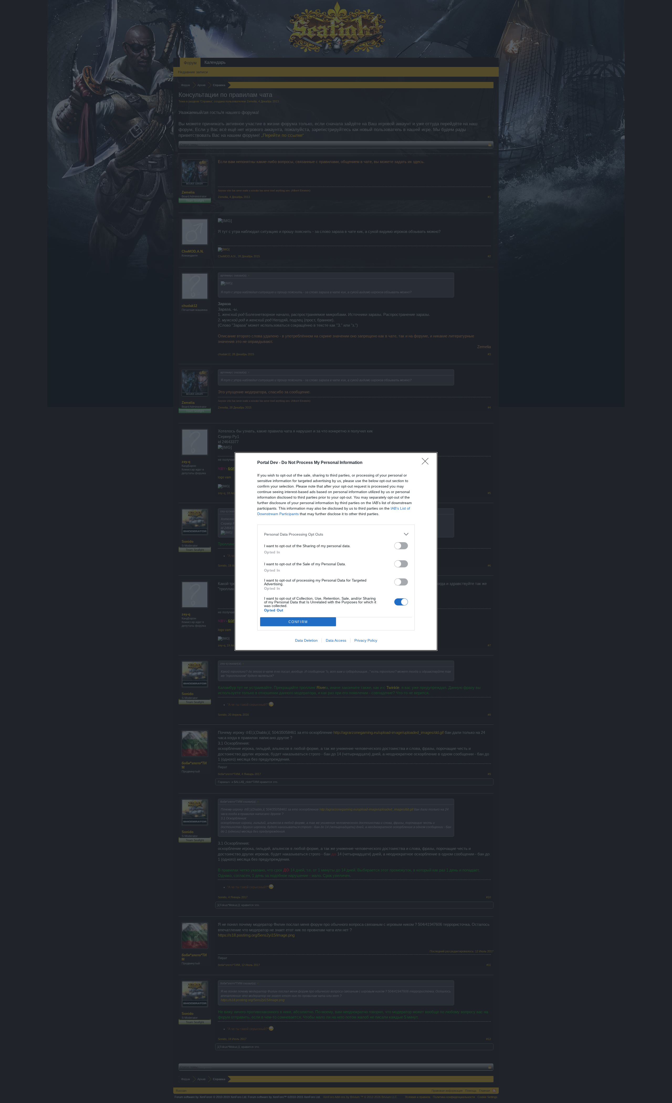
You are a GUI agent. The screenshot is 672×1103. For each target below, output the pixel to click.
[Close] (427, 463)
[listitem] (336, 534)
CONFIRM (298, 622)
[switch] (401, 545)
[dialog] (336, 551)
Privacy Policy (365, 640)
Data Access (336, 640)
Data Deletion (306, 640)
